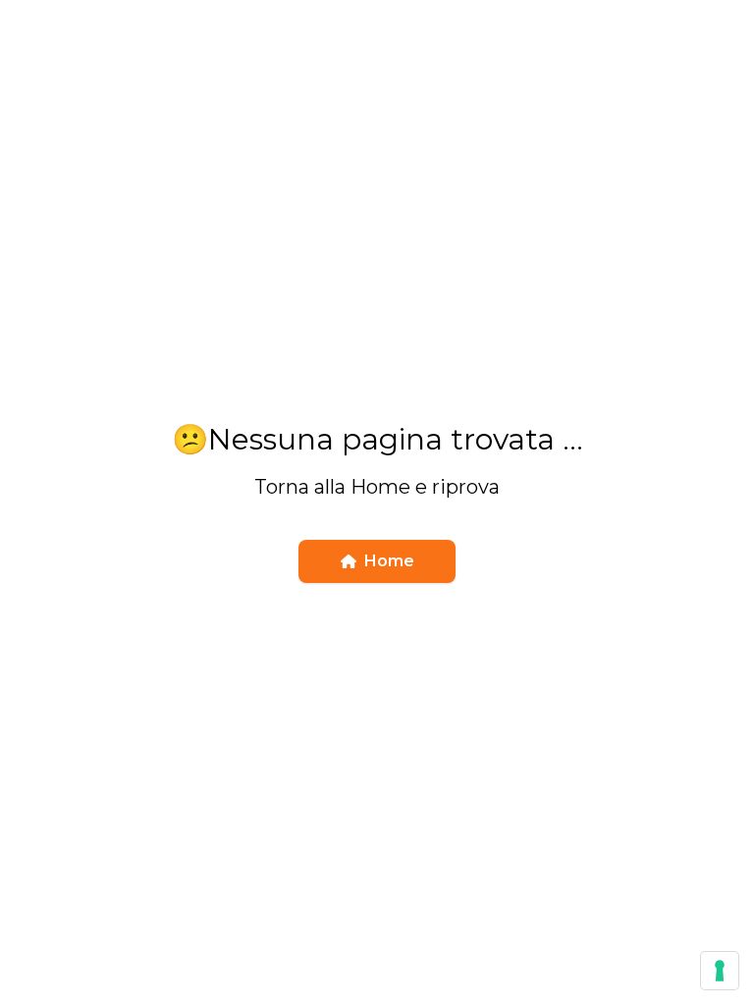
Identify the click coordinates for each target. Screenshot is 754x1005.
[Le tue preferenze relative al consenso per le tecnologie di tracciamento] (719, 970)
